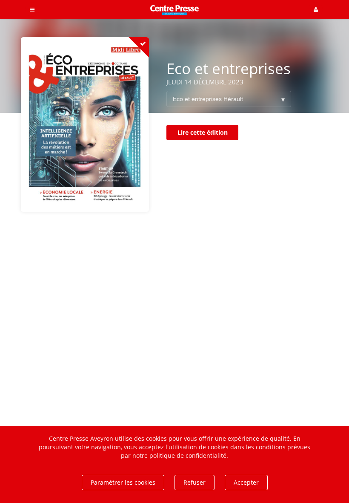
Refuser (194, 482)
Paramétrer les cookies (123, 482)
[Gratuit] (139, 47)
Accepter (246, 482)
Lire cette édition (202, 132)
